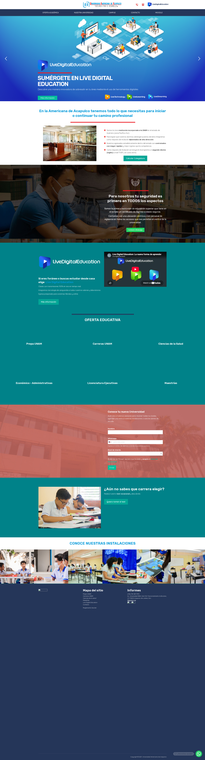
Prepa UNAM (87, 594)
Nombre (112, 429)
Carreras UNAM (88, 596)
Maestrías (86, 600)
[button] (199, 754)
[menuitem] (50, 12)
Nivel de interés (115, 450)
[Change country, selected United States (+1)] (110, 442)
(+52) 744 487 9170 (133, 594)
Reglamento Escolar (90, 608)
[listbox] (135, 454)
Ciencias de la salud (89, 598)
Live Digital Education (59, 282)
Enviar (112, 468)
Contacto (86, 604)
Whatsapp (112, 438)
